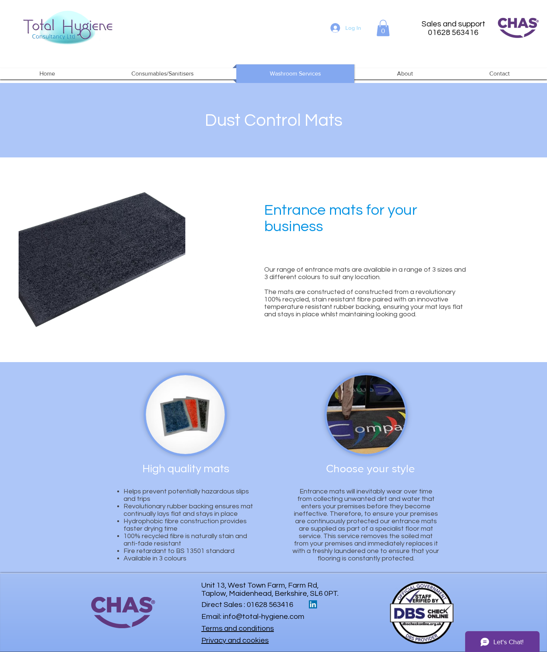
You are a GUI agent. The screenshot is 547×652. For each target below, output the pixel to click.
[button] (383, 28)
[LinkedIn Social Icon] (313, 604)
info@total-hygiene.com (263, 616)
